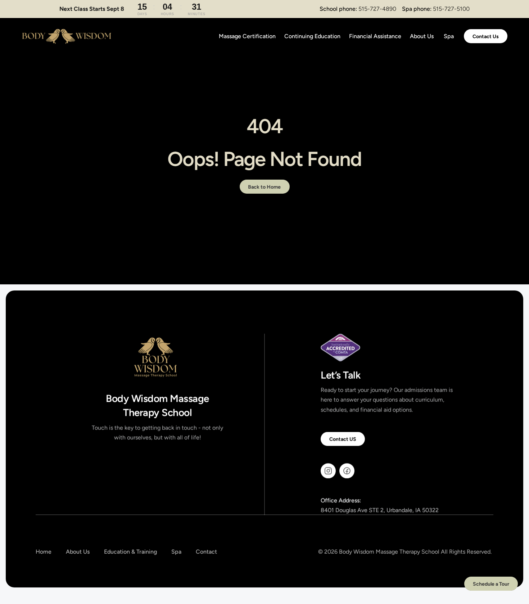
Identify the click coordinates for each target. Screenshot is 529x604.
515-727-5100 (451, 8)
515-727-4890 (377, 8)
